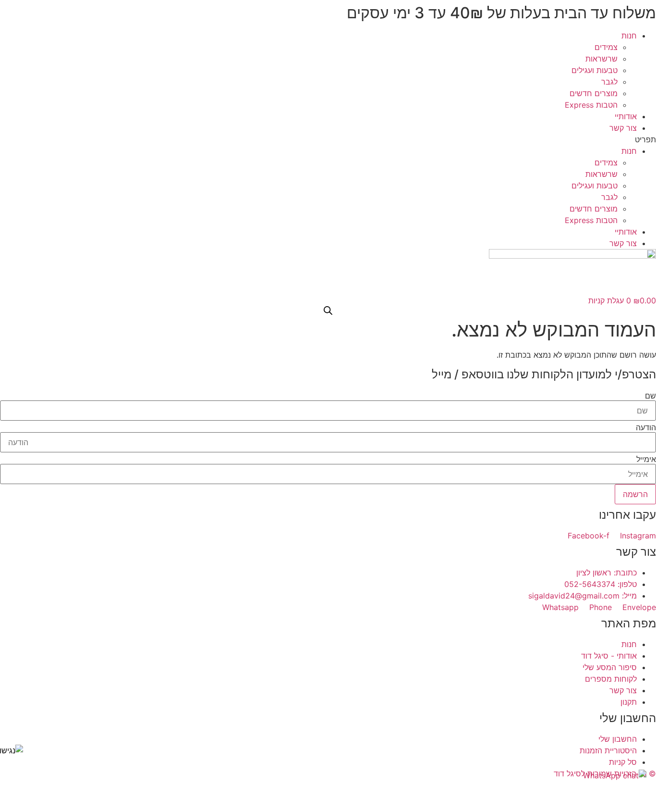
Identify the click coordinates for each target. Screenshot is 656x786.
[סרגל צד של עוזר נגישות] (11, 750)
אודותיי (626, 116)
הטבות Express (591, 105)
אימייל (646, 459)
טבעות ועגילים (594, 70)
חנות (629, 35)
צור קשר (623, 128)
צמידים (606, 47)
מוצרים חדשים (594, 93)
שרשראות (601, 58)
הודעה (646, 427)
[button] (328, 139)
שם (650, 395)
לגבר (609, 82)
